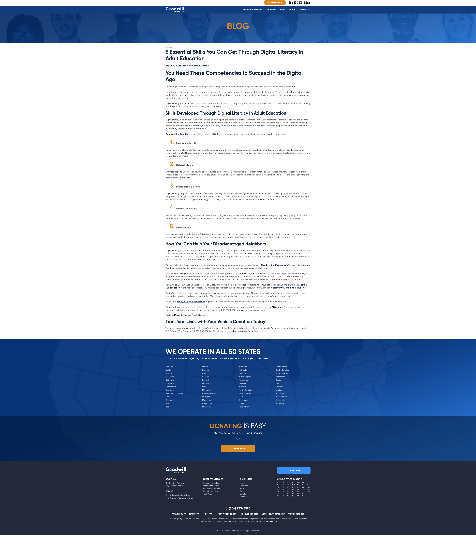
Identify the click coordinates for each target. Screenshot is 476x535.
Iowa (204, 373)
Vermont (279, 387)
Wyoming (280, 403)
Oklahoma (243, 400)
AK (278, 485)
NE (293, 489)
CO (278, 494)
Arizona (168, 373)
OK (298, 492)
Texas (278, 380)
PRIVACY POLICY (179, 514)
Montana (243, 367)
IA (288, 483)
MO (293, 485)
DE (283, 485)
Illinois (205, 367)
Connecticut (170, 387)
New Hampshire (246, 377)
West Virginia (281, 397)
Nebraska (243, 370)
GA (283, 489)
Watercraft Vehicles (211, 486)
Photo (168, 65)
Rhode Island (281, 367)
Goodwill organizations (250, 273)
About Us (170, 479)
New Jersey (244, 380)
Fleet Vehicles (208, 494)
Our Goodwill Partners (174, 483)
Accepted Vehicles (252, 9)
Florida (168, 397)
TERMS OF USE (195, 514)
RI (303, 483)
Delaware (169, 390)
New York (243, 387)
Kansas (205, 377)
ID (283, 492)
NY (298, 485)
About (292, 9)
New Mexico (244, 383)
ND (298, 489)
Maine (205, 387)
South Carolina (282, 370)
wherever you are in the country (287, 287)
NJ (293, 496)
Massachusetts (209, 393)
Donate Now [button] (275, 2)
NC (298, 487)
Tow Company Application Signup (179, 498)
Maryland (206, 390)
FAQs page (277, 307)
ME (288, 489)
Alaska (168, 370)
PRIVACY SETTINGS (296, 514)
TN (303, 489)
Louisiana (206, 383)
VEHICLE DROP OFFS (249, 514)
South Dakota (282, 373)
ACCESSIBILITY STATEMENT (273, 514)
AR (278, 489)
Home (242, 483)
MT (293, 487)
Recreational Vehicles (212, 488)
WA (308, 485)
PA (298, 496)
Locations (271, 9)
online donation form (242, 331)
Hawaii (168, 403)
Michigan (206, 397)
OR (298, 494)
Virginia (279, 390)
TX (303, 492)
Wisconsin (280, 400)
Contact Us (305, 9)
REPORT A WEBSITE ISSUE (226, 514)
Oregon (242, 403)
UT (303, 494)
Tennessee (280, 377)
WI (308, 489)
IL (282, 494)
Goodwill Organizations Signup (178, 495)
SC (303, 485)
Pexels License (201, 65)
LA (288, 487)
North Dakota (245, 393)
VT (303, 496)
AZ (278, 487)
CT (278, 496)
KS (288, 485)
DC (283, 483)
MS (293, 483)
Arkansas (169, 377)
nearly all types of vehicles (191, 301)
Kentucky (206, 380)
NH (293, 494)
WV (308, 487)
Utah (278, 383)
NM (298, 483)
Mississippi (207, 403)
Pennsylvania (245, 407)
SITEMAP (208, 514)
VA (308, 483)
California (169, 380)
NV (293, 492)
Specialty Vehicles (210, 491)
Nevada (242, 373)
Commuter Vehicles (211, 483)
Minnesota (206, 400)
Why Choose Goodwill (174, 486)
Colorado (169, 383)
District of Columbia (174, 393)
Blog (242, 491)
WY (308, 492)
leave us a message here (252, 310)
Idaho (167, 407)
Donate (243, 494)
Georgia (168, 400)
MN (288, 496)
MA (288, 494)
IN (283, 496)
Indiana (205, 370)
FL (283, 487)
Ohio (241, 397)
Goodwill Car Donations (177, 134)
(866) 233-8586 (254, 433)
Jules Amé (181, 65)
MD (288, 492)
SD (303, 487)
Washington (281, 393)
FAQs (282, 9)
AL (278, 483)
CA (278, 492)
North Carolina (245, 390)
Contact (243, 497)
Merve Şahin (180, 315)
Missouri (206, 407)
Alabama (169, 367)
